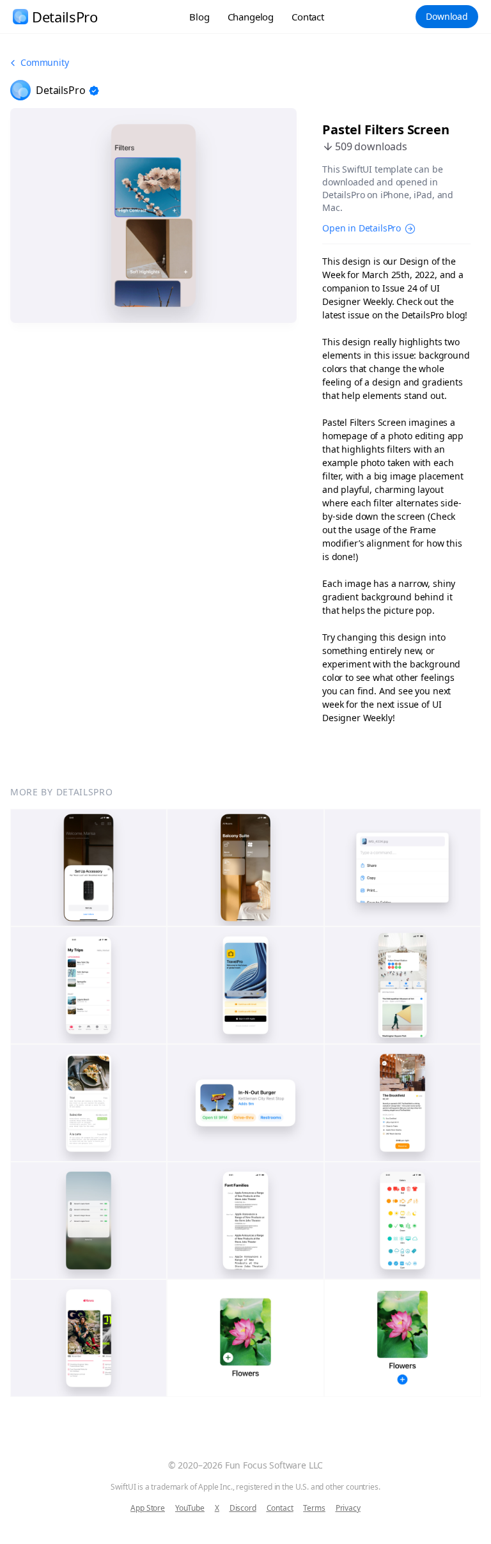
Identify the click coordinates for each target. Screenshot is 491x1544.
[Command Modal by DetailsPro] (402, 867)
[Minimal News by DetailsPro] (88, 1338)
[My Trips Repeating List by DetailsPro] (88, 985)
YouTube (190, 1508)
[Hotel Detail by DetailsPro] (402, 1103)
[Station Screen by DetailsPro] (402, 985)
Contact (308, 16)
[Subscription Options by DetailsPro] (88, 1103)
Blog (199, 16)
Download (447, 16)
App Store (147, 1508)
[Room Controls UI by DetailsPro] (245, 867)
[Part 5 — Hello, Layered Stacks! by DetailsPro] (245, 1338)
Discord (243, 1508)
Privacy (348, 1508)
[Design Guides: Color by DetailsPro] (402, 1220)
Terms (314, 1508)
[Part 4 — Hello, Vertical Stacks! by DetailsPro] (402, 1338)
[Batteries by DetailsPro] (88, 1220)
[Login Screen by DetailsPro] (245, 985)
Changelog (251, 16)
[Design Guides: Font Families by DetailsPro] (245, 1220)
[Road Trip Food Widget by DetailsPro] (245, 1103)
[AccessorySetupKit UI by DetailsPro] (88, 867)
